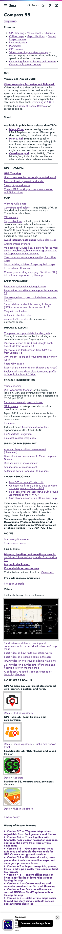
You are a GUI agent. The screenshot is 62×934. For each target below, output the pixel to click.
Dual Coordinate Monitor (18, 390)
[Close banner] (57, 917)
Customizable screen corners (25, 64)
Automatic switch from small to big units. (26, 471)
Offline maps (16, 36)
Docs (12, 5)
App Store (10, 21)
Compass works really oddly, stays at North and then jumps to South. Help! (33, 487)
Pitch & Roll (16, 138)
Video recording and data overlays (28, 52)
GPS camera (16, 49)
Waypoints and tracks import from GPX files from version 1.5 (28, 351)
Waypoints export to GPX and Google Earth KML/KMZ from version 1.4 (28, 344)
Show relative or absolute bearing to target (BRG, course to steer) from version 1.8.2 (27, 305)
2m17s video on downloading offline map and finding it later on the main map (29, 666)
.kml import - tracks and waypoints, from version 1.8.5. (30, 358)
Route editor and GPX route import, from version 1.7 (31, 292)
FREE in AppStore (23, 713)
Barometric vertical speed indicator (23, 402)
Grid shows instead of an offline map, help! (33, 498)
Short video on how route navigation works (28, 653)
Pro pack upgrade (14, 584)
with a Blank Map (30, 240)
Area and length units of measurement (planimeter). (25, 450)
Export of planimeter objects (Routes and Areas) (30, 367)
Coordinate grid (19, 153)
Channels (49, 33)
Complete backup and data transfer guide (27, 333)
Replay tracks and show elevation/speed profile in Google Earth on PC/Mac (30, 373)
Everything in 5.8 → (43, 102)
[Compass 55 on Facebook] (49, 5)
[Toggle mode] (43, 5)
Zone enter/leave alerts (16, 319)
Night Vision (16, 129)
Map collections (35, 36)
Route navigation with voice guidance (25, 286)
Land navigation (18, 42)
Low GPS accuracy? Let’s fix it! (26, 482)
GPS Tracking (16, 33)
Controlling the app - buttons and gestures (32, 61)
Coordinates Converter (34, 427)
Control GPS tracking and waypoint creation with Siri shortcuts (28, 190)
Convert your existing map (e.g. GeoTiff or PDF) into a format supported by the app (30, 273)
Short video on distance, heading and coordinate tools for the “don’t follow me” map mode (30, 646)
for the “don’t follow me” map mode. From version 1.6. (30, 557)
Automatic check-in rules (17, 315)
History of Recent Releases (32, 106)
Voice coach (34, 33)
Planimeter (15, 46)
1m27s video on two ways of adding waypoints (30, 661)
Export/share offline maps (18, 268)
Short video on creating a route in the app (27, 657)
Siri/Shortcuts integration (18, 434)
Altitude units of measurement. (21, 467)
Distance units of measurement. (21, 463)
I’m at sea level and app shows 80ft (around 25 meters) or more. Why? (33, 493)
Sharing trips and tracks (17, 185)
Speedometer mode (15, 543)
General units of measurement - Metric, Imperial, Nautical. (30, 457)
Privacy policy (12, 817)
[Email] (56, 5)
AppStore (18, 777)
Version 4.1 (47, 572)
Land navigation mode (16, 539)
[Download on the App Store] (35, 923)
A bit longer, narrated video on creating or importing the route (27, 673)
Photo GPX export (14, 363)
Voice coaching (12, 386)
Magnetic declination (15, 311)
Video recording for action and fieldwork (29, 84)
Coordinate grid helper (16, 207)
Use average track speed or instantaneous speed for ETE (30, 298)
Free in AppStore (22, 744)
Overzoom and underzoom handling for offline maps (30, 259)
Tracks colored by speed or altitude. (24, 181)
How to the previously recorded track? (30, 177)
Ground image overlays (17, 244)
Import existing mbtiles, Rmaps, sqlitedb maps (29, 264)
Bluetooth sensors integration (20, 438)
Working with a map (15, 204)
